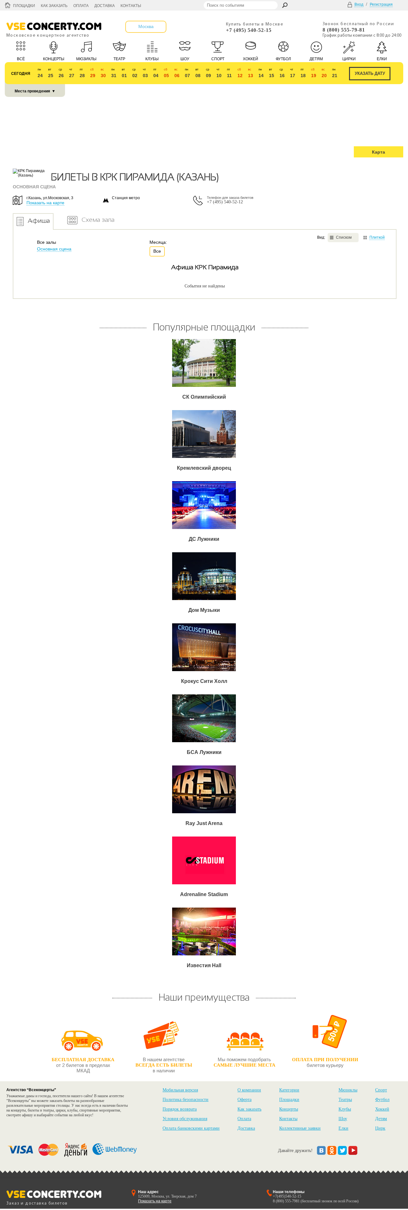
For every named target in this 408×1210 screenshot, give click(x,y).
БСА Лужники (204, 752)
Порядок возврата (180, 1109)
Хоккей (382, 1109)
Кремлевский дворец (204, 468)
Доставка (104, 6)
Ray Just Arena (204, 823)
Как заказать (54, 6)
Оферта (244, 1099)
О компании (249, 1090)
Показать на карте (45, 202)
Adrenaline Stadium (204, 894)
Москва (146, 26)
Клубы (345, 1109)
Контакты (130, 6)
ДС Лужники (204, 539)
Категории (289, 1090)
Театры (345, 1099)
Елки (343, 1128)
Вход (358, 4)
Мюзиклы (348, 1090)
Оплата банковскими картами (191, 1128)
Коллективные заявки (300, 1128)
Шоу (343, 1118)
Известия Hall (204, 965)
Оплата (81, 6)
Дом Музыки (204, 610)
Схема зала (98, 219)
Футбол (382, 1099)
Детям (381, 1118)
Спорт (381, 1090)
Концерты (288, 1109)
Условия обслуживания (185, 1118)
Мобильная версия (180, 1090)
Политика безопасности (185, 1099)
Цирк (380, 1128)
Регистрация (381, 4)
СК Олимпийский (204, 397)
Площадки (24, 6)
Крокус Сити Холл (204, 681)
